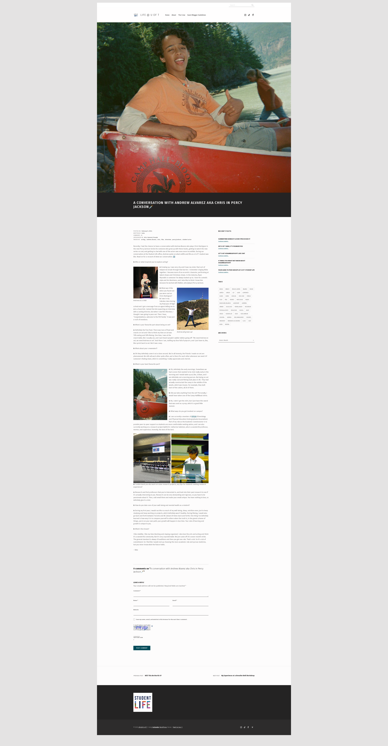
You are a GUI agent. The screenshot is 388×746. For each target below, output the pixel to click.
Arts (145, 237)
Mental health (238, 306)
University (222, 320)
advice (221, 289)
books (251, 289)
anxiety (227, 289)
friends (232, 299)
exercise (233, 296)
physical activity (223, 310)
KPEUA (193, 416)
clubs (238, 292)
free (226, 299)
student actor (186, 239)
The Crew (181, 15)
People (155, 237)
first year (241, 296)
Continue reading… (223, 241)
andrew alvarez (151, 239)
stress (221, 313)
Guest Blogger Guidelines (196, 15)
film (162, 239)
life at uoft (229, 306)
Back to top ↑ (178, 727)
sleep (247, 310)
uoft (249, 320)
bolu (143, 233)
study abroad (244, 313)
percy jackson (176, 239)
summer (229, 317)
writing (227, 324)
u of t (244, 320)
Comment (137, 591)
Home (167, 15)
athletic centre (236, 289)
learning (244, 303)
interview (168, 239)
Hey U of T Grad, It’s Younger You (230, 246)
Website (136, 609)
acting (143, 239)
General (149, 237)
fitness (249, 296)
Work (220, 324)
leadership (236, 303)
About (174, 15)
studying (221, 317)
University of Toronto (234, 320)
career (228, 292)
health (247, 299)
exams (227, 296)
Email (174, 600)
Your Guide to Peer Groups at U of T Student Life (236, 270)
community (245, 292)
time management (239, 317)
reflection (234, 310)
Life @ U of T (149, 14)
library (221, 306)
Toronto (248, 317)
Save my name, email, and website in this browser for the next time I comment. (161, 619)
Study (236, 313)
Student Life (229, 313)
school (241, 310)
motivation (248, 306)
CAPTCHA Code (138, 637)
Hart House (240, 299)
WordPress (163, 727)
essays (221, 296)
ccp (233, 292)
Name (135, 600)
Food (220, 299)
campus (221, 292)
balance (245, 289)
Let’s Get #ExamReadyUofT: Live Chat (231, 253)
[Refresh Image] (152, 626)
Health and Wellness (225, 303)
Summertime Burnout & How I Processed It (234, 239)
